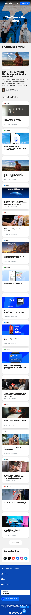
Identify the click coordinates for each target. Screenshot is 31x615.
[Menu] (1, 3)
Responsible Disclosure (20, 605)
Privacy (2, 605)
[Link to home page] (8, 3)
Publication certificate (6, 606)
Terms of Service (7, 605)
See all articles (15, 542)
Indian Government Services (17, 606)
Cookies (13, 605)
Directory (28, 605)
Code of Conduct (8, 607)
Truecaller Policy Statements (19, 607)
